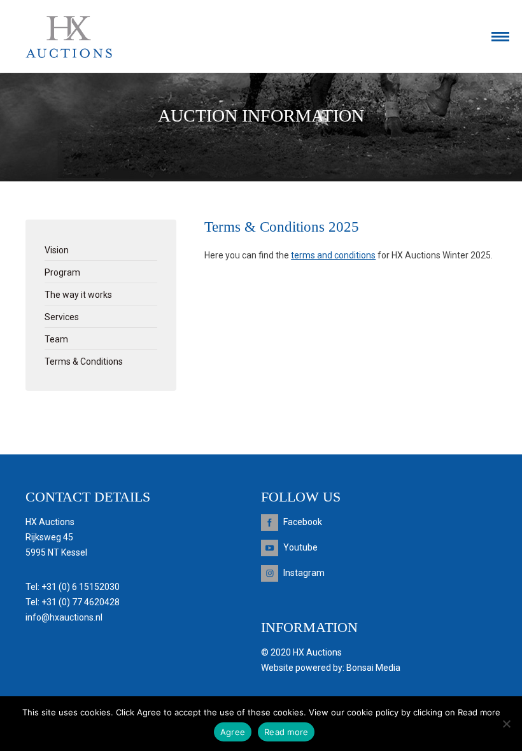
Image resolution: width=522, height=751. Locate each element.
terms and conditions (333, 255)
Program (62, 272)
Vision (57, 250)
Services (62, 317)
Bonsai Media (373, 668)
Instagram (304, 573)
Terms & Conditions (84, 361)
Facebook (302, 522)
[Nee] (506, 723)
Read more (286, 732)
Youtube (300, 547)
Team (56, 339)
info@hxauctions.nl (63, 617)
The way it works (78, 295)
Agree (232, 732)
